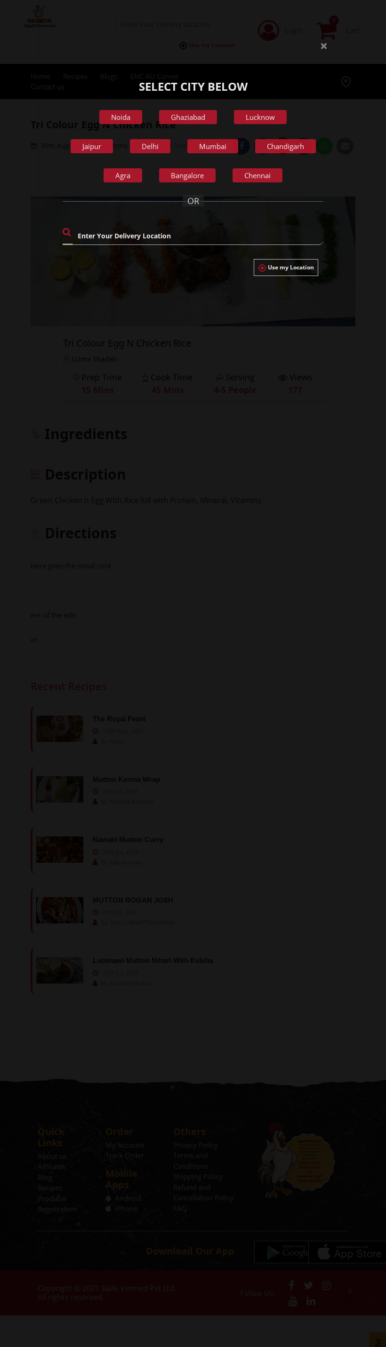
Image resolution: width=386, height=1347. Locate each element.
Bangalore (187, 175)
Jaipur (91, 146)
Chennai (257, 175)
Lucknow (260, 117)
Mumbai (212, 146)
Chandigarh (285, 146)
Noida (120, 117)
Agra (122, 175)
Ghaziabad (188, 117)
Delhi (150, 146)
